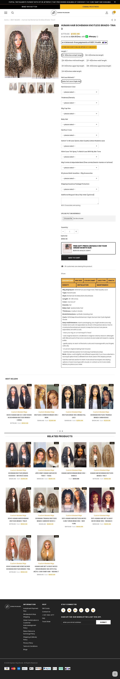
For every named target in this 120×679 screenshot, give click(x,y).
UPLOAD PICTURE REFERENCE (70, 214)
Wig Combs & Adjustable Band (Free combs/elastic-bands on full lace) (87, 162)
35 (65, 266)
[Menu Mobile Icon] (5, 12)
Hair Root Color (66, 130)
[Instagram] (81, 610)
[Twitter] (69, 610)
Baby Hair (64, 119)
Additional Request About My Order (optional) (77, 195)
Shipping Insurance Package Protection (75, 184)
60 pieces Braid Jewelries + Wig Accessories (77, 173)
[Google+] (75, 610)
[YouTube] (93, 610)
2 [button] (60, 431)
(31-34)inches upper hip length (73, 66)
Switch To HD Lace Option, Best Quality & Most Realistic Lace (83, 141)
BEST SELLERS (15, 20)
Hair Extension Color (68, 87)
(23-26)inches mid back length (73, 60)
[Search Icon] (12, 13)
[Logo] (60, 12)
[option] (31, 51)
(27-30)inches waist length (97, 60)
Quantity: (64, 227)
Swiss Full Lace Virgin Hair (71, 81)
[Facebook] (63, 610)
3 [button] (62, 431)
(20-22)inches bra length (94, 55)
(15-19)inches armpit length (72, 55)
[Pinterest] (87, 610)
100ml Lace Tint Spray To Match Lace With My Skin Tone (81, 152)
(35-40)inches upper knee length (99, 66)
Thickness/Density (68, 98)
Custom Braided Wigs (19, 412)
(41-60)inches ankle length (71, 71)
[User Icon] (107, 13)
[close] (115, 2)
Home (6, 20)
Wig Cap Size (66, 108)
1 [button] (57, 431)
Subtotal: (64, 236)
